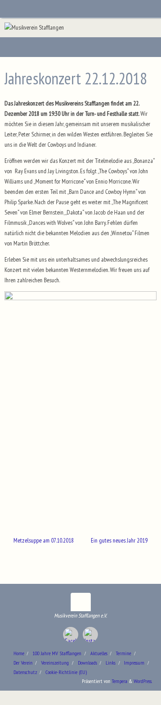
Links (110, 662)
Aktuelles (98, 653)
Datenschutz (25, 672)
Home (18, 653)
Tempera (119, 681)
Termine (123, 653)
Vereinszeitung (55, 662)
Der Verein (23, 662)
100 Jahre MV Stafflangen (57, 653)
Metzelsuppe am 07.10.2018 (43, 540)
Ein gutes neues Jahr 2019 (120, 540)
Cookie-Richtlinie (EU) (66, 672)
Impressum (134, 662)
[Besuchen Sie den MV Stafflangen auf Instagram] (90, 634)
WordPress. (143, 681)
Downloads (87, 662)
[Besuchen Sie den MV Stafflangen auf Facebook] (70, 634)
